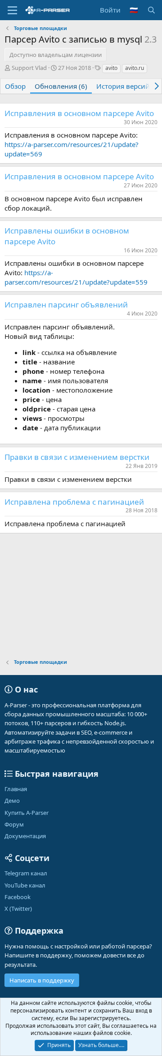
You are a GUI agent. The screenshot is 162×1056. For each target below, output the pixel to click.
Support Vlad (29, 68)
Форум (14, 824)
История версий (123, 86)
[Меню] (12, 10)
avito (111, 68)
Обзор (15, 86)
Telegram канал (25, 873)
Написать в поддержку (41, 980)
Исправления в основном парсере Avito (79, 113)
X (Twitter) (18, 909)
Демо (12, 800)
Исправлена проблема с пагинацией (74, 502)
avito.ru (134, 68)
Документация (25, 836)
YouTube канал (24, 885)
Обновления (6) (61, 86)
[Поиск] (151, 10)
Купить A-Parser (26, 813)
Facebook (17, 897)
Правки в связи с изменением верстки (76, 457)
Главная (15, 789)
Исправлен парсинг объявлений (66, 304)
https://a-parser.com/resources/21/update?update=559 (76, 277)
